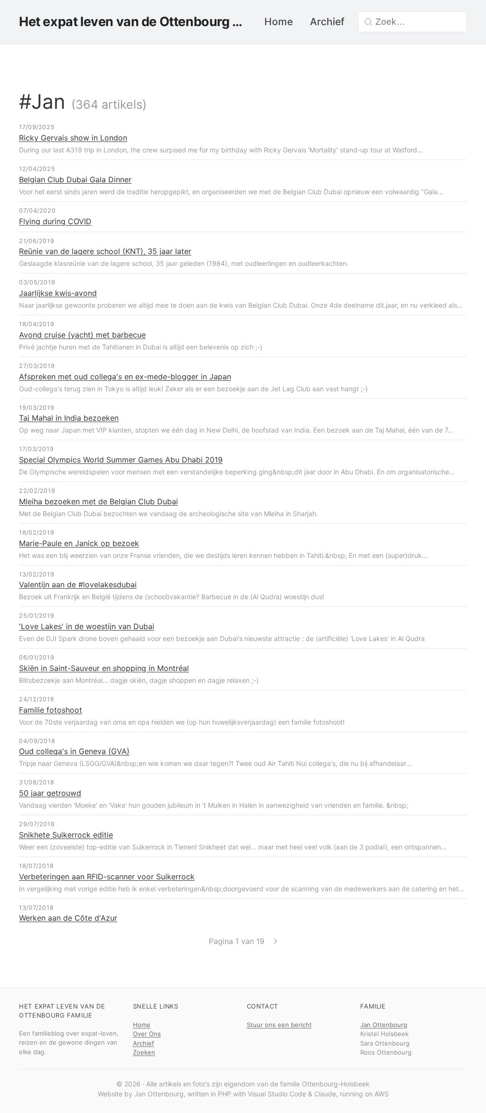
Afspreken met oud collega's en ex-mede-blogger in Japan (125, 376)
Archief (327, 22)
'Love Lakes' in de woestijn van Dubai (86, 626)
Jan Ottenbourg (383, 1024)
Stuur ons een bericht (279, 1024)
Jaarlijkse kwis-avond (58, 293)
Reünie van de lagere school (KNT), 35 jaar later (105, 251)
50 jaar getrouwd (50, 793)
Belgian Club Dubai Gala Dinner (75, 179)
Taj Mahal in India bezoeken (69, 418)
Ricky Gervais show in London (73, 137)
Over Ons (147, 1034)
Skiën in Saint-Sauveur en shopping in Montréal (104, 668)
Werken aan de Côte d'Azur (68, 918)
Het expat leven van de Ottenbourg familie (132, 21)
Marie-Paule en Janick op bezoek (79, 543)
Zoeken (144, 1052)
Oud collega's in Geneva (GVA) (74, 751)
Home (278, 22)
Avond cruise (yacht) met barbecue (82, 335)
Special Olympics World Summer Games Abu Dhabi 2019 (121, 459)
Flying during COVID (55, 221)
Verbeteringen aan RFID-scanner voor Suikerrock (107, 876)
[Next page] (275, 941)
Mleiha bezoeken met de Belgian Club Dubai (98, 501)
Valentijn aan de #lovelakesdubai (78, 584)
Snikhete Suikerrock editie (66, 834)
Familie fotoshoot (50, 710)
